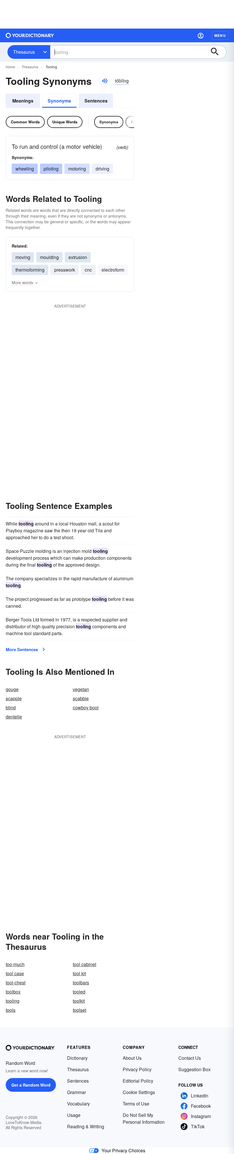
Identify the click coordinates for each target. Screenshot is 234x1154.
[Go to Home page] (30, 35)
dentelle (14, 716)
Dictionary (77, 1058)
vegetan (81, 689)
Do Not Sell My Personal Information (144, 1118)
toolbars (81, 982)
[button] (200, 35)
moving (22, 257)
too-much (15, 964)
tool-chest (15, 982)
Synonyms (59, 100)
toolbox (13, 991)
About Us (132, 1058)
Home (10, 66)
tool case (15, 973)
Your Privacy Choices (123, 1150)
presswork (64, 269)
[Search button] (217, 52)
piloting (51, 168)
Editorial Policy (138, 1080)
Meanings (22, 100)
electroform (113, 269)
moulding (49, 257)
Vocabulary (78, 1103)
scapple (14, 698)
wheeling (24, 168)
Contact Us (189, 1058)
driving (102, 168)
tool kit (79, 973)
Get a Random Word (31, 1085)
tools (10, 1010)
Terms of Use (136, 1103)
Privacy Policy (137, 1069)
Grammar (76, 1092)
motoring (77, 168)
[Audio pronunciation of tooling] (104, 81)
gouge (12, 689)
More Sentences (22, 649)
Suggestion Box (194, 1069)
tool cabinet (84, 964)
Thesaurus (24, 52)
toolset (79, 1010)
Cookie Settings (139, 1092)
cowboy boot (85, 707)
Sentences (96, 100)
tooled (79, 991)
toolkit (79, 1001)
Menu (220, 35)
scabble (81, 698)
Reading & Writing (85, 1126)
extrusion (77, 257)
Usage (73, 1115)
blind (11, 707)
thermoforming (30, 269)
